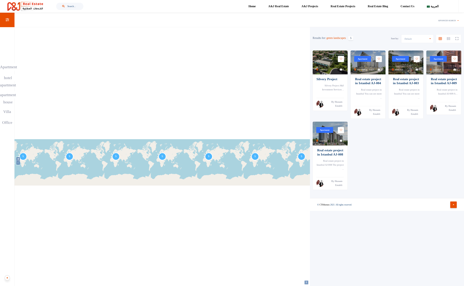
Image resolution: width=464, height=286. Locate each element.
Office (7, 122)
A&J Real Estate (278, 6)
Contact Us (407, 6)
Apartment (8, 67)
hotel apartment (8, 78)
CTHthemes (324, 204)
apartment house (8, 95)
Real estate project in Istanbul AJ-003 (406, 81)
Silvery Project (326, 79)
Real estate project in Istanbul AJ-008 (330, 152)
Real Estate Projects (343, 6)
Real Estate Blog (378, 6)
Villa (7, 111)
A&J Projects (309, 6)
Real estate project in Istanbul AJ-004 (368, 81)
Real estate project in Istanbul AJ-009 (444, 81)
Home (252, 6)
